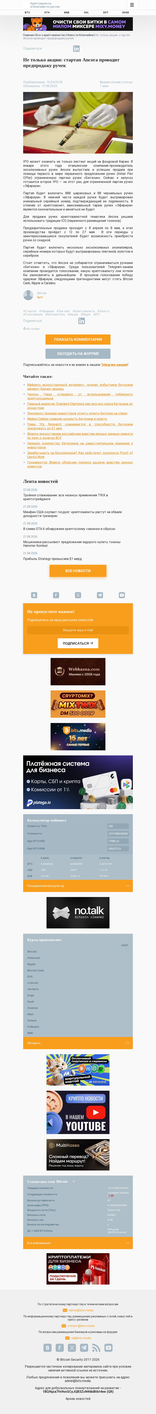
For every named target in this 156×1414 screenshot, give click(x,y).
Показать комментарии (78, 339)
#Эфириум (46, 311)
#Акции (73, 314)
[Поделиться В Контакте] (85, 48)
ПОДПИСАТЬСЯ (76, 643)
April (40, 297)
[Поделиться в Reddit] (95, 48)
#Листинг (63, 311)
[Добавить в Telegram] (67, 48)
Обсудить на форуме (78, 353)
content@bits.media (81, 1325)
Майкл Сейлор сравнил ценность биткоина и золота (67, 419)
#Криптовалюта (84, 311)
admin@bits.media (81, 1310)
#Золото (103, 311)
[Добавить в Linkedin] (76, 48)
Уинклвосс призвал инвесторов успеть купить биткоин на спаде (77, 413)
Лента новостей (40, 481)
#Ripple (86, 314)
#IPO (96, 314)
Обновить (34, 1043)
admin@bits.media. (78, 1381)
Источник (33, 328)
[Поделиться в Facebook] (48, 48)
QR (110, 1392)
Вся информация (38, 1243)
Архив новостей (78, 1399)
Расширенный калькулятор (45, 885)
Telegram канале (114, 365)
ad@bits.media (81, 1338)
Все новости (78, 571)
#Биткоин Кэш (55, 314)
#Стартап (30, 311)
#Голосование (33, 314)
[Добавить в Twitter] (57, 48)
